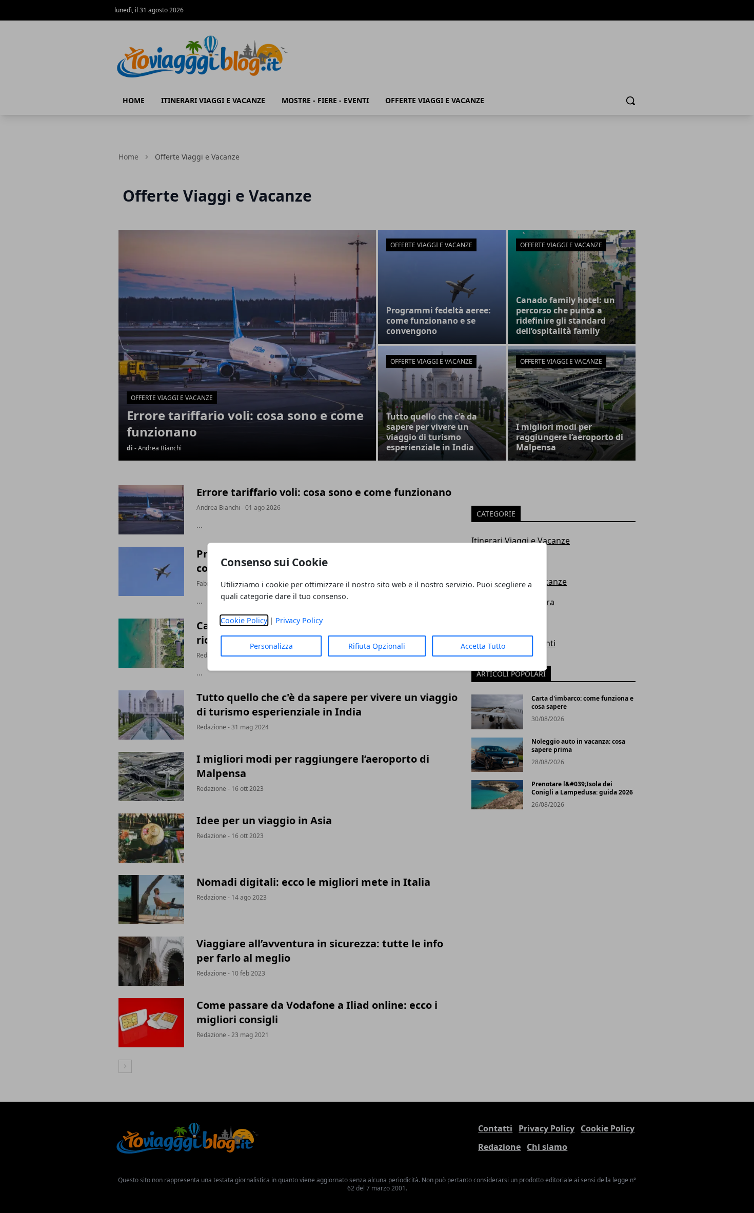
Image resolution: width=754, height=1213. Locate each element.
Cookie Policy (244, 620)
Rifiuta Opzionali (376, 646)
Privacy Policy (299, 620)
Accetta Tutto (483, 646)
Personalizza (271, 646)
